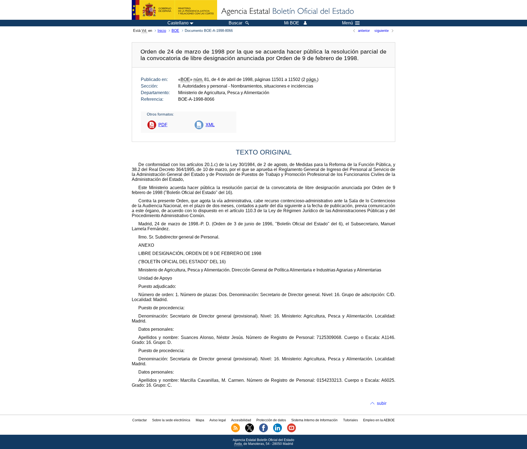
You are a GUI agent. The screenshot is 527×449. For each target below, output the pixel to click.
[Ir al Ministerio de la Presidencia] (174, 10)
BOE (175, 31)
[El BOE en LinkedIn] (277, 431)
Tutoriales (350, 420)
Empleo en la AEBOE (379, 420)
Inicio (162, 31)
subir (381, 403)
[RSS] (235, 431)
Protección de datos (271, 420)
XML (210, 124)
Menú (347, 23)
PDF (162, 124)
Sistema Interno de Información (314, 420)
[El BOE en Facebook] (263, 431)
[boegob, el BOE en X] (249, 431)
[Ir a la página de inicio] (287, 11)
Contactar (139, 420)
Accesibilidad (241, 420)
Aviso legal (217, 420)
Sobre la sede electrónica (171, 420)
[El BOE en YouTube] (291, 431)
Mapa (200, 420)
